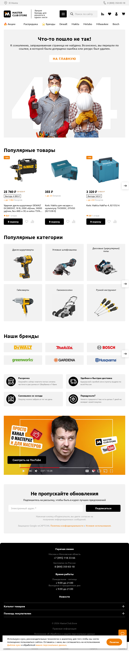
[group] (23, 262)
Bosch (116, 23)
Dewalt (63, 23)
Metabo (87, 23)
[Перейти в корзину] (123, 14)
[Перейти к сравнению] (102, 14)
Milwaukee (102, 23)
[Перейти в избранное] (109, 14)
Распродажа (31, 23)
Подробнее (64, 445)
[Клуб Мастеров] (16, 14)
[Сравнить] (32, 221)
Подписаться (103, 508)
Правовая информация (64, 628)
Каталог (63, 13)
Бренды (50, 23)
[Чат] (122, 634)
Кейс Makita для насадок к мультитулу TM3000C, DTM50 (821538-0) (60, 208)
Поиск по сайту (84, 13)
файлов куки (14, 644)
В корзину (13, 221)
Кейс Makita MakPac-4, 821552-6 (103, 205)
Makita (75, 23)
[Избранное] (26, 221)
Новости (64, 596)
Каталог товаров (14, 606)
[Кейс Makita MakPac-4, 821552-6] (105, 170)
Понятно (114, 642)
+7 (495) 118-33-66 (64, 557)
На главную (64, 59)
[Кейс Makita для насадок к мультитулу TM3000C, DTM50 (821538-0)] (64, 170)
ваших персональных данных (51, 644)
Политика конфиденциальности (66, 525)
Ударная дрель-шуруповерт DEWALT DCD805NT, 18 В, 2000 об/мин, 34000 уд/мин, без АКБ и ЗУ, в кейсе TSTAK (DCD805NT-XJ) (23, 208)
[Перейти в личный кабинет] (116, 14)
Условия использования (98, 525)
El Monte (13, 2)
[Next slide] (125, 283)
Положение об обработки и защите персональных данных (64, 633)
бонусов (18, 200)
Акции (11, 23)
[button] (125, 185)
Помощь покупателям (17, 613)
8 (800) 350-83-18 (116, 2)
